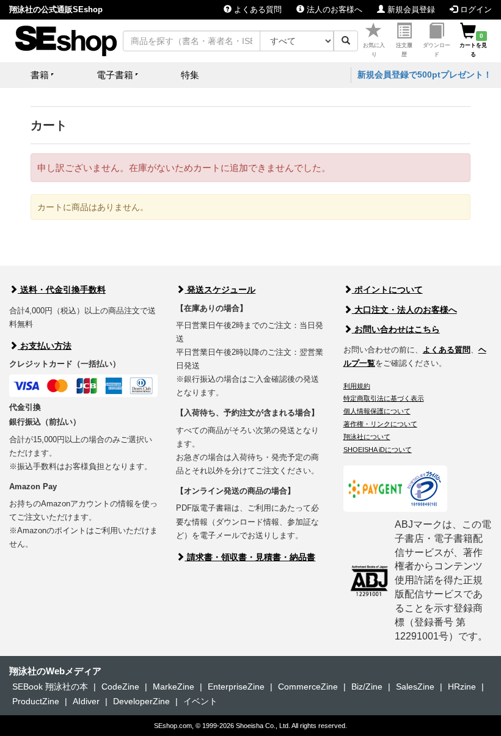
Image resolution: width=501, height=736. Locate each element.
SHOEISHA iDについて (377, 449)
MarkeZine (173, 686)
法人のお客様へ (333, 9)
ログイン (475, 9)
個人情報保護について (377, 411)
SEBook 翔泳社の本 (50, 686)
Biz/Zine (366, 686)
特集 (190, 75)
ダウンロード (436, 49)
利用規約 (356, 386)
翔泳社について (366, 436)
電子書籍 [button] (115, 75)
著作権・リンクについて (380, 424)
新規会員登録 (410, 9)
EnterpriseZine (236, 686)
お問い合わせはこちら (396, 329)
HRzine (462, 686)
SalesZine (415, 686)
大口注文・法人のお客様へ (404, 310)
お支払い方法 (44, 346)
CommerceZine (308, 686)
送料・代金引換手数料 (62, 289)
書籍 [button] (40, 75)
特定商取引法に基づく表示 (383, 398)
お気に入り (374, 49)
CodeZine (120, 686)
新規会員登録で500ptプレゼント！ (424, 74)
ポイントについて (387, 289)
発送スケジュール (220, 289)
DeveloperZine (141, 701)
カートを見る (473, 45)
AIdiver (86, 701)
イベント (200, 701)
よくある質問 (257, 9)
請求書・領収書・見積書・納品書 (250, 557)
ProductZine (35, 701)
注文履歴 (404, 49)
